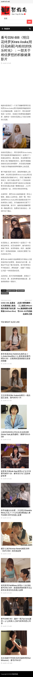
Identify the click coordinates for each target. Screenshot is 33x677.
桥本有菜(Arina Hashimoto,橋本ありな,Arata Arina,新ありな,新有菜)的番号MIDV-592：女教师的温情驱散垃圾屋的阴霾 (16, 357)
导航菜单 (7, 29)
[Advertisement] (16, 84)
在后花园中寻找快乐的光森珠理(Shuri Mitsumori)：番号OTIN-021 (16, 659)
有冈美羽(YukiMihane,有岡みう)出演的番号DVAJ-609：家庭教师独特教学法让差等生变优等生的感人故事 (16, 587)
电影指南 (15, 674)
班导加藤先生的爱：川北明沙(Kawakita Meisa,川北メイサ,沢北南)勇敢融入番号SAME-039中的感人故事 (16, 512)
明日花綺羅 (21, 290)
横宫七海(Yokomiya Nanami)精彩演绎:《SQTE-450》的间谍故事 (15, 549)
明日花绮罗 (5, 293)
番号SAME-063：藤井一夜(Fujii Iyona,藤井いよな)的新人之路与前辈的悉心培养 (16, 621)
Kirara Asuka (12, 290)
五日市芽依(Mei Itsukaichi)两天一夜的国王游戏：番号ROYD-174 (15, 396)
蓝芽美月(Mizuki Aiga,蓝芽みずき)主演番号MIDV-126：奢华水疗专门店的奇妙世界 (16, 473)
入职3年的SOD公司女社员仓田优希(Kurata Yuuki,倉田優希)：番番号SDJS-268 (15, 434)
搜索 (5, 18)
